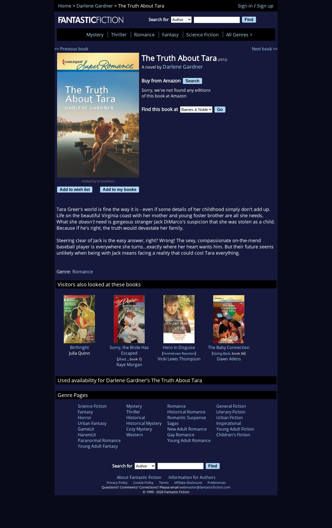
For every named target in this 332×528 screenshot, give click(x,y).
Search (192, 80)
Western (134, 435)
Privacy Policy (117, 482)
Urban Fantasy (92, 423)
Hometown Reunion (179, 353)
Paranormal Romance (99, 440)
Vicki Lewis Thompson (179, 359)
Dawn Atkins (229, 359)
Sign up (265, 6)
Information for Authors (192, 477)
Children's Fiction (233, 435)
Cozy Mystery (139, 429)
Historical (135, 417)
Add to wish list (75, 189)
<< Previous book (71, 49)
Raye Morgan (129, 364)
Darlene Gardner (183, 66)
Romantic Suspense (186, 417)
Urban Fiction (229, 417)
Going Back (221, 353)
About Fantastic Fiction (139, 477)
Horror (85, 417)
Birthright (79, 347)
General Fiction (231, 406)
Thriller (119, 34)
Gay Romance (180, 435)
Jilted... (123, 359)
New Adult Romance (187, 429)
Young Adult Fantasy (98, 446)
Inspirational (228, 423)
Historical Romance (186, 412)
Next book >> (265, 49)
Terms (164, 482)
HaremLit (87, 435)
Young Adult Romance (189, 440)
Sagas (173, 423)
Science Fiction (202, 34)
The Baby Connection (229, 347)
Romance (144, 34)
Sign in (245, 6)
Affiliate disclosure (188, 482)
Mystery (94, 34)
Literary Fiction (230, 412)
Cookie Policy (143, 482)
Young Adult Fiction (235, 429)
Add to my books (119, 189)
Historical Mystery (144, 423)
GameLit (86, 429)
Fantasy (170, 34)
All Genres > (240, 34)
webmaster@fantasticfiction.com (204, 487)
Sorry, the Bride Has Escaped (129, 350)
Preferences (217, 482)
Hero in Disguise (179, 347)
